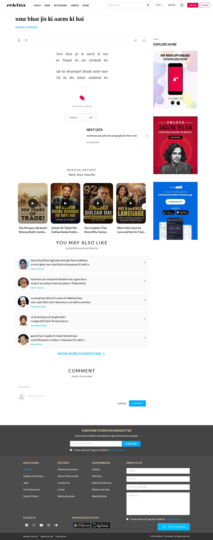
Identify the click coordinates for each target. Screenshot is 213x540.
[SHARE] (135, 40)
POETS (37, 5)
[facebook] (26, 525)
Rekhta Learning (100, 489)
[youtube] (41, 525)
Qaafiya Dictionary (33, 476)
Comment (137, 403)
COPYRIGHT (61, 536)
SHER (47, 5)
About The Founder (68, 476)
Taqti (26, 482)
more (85, 5)
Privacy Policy (116, 449)
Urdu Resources (31, 489)
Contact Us (64, 482)
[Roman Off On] (18, 40)
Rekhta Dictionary (101, 482)
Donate (205, 5)
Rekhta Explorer (66, 496)
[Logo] (16, 5)
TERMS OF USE (46, 536)
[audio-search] (148, 5)
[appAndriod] (81, 525)
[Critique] (26, 40)
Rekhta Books (99, 496)
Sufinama (97, 476)
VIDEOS (75, 5)
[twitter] (33, 525)
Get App (192, 5)
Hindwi (96, 469)
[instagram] (48, 525)
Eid (90, 117)
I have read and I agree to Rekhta (99, 449)
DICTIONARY (60, 5)
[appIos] (101, 525)
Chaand (73, 117)
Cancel (122, 403)
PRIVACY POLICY (30, 536)
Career (61, 489)
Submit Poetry (31, 496)
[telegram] (55, 525)
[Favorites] (144, 40)
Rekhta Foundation (68, 469)
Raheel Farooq (26, 27)
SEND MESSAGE (177, 526)
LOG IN (171, 5)
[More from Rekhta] (182, 5)
